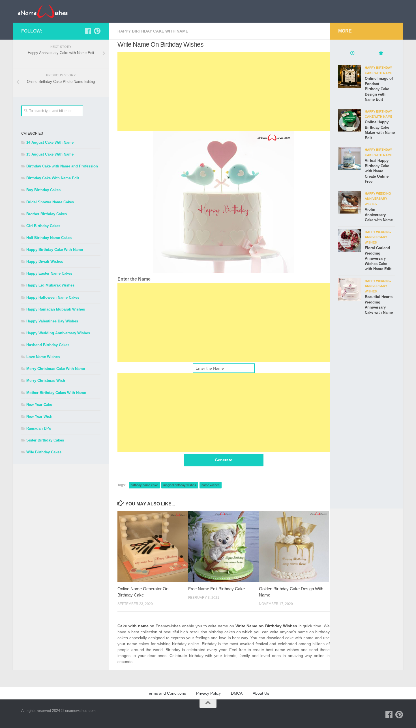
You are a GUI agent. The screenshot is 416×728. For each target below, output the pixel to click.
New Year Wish (39, 416)
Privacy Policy (208, 693)
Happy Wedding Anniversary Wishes (58, 333)
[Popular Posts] (380, 53)
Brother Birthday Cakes (46, 214)
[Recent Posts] (352, 53)
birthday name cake (144, 485)
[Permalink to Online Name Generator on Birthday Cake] (152, 546)
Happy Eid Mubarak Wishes (50, 285)
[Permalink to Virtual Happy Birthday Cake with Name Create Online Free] (349, 158)
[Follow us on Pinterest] (97, 30)
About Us (261, 693)
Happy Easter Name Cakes (49, 273)
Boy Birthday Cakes (43, 190)
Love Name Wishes (43, 357)
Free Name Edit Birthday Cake (216, 588)
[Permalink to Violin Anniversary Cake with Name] (349, 202)
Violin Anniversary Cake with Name (379, 214)
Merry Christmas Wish (45, 380)
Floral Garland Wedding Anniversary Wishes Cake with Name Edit (378, 258)
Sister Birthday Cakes (45, 440)
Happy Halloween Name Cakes (52, 297)
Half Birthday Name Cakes (49, 238)
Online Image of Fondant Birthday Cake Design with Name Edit (379, 89)
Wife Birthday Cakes (43, 452)
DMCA (237, 693)
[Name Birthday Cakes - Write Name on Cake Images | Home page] (43, 11)
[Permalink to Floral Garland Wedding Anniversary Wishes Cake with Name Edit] (349, 240)
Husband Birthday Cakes (47, 345)
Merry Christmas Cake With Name (55, 369)
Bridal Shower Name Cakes (50, 202)
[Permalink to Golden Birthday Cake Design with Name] (294, 546)
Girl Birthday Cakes (43, 226)
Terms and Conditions (166, 693)
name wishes (210, 485)
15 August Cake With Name (50, 154)
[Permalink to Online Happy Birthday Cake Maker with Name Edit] (349, 120)
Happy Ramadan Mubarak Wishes (55, 309)
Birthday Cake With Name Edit (52, 178)
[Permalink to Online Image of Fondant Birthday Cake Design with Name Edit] (349, 76)
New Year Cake (39, 404)
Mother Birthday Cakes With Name (56, 393)
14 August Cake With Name (50, 142)
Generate (223, 460)
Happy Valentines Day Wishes (52, 321)
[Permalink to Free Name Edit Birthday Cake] (223, 546)
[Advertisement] (223, 91)
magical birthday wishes (179, 485)
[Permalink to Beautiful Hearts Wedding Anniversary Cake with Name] (349, 289)
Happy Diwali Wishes (44, 261)
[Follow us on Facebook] (88, 30)
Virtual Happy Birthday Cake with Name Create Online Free (377, 171)
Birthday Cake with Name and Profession (62, 166)
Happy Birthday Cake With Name (152, 31)
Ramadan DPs (38, 428)
